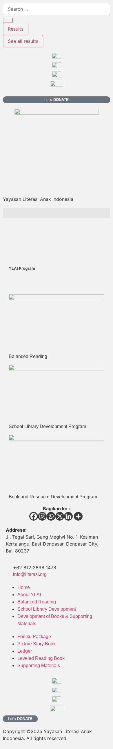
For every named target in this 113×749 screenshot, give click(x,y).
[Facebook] (33, 516)
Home (23, 587)
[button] (56, 213)
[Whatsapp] (51, 516)
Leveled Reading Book (41, 658)
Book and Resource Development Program (53, 496)
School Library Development (46, 609)
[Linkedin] (68, 516)
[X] (59, 516)
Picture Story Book (36, 643)
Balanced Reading (28, 356)
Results (15, 29)
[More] (78, 516)
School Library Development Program (47, 426)
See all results (23, 41)
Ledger (24, 651)
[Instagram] (42, 516)
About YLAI (29, 594)
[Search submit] (8, 20)
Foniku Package (34, 636)
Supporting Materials (38, 665)
